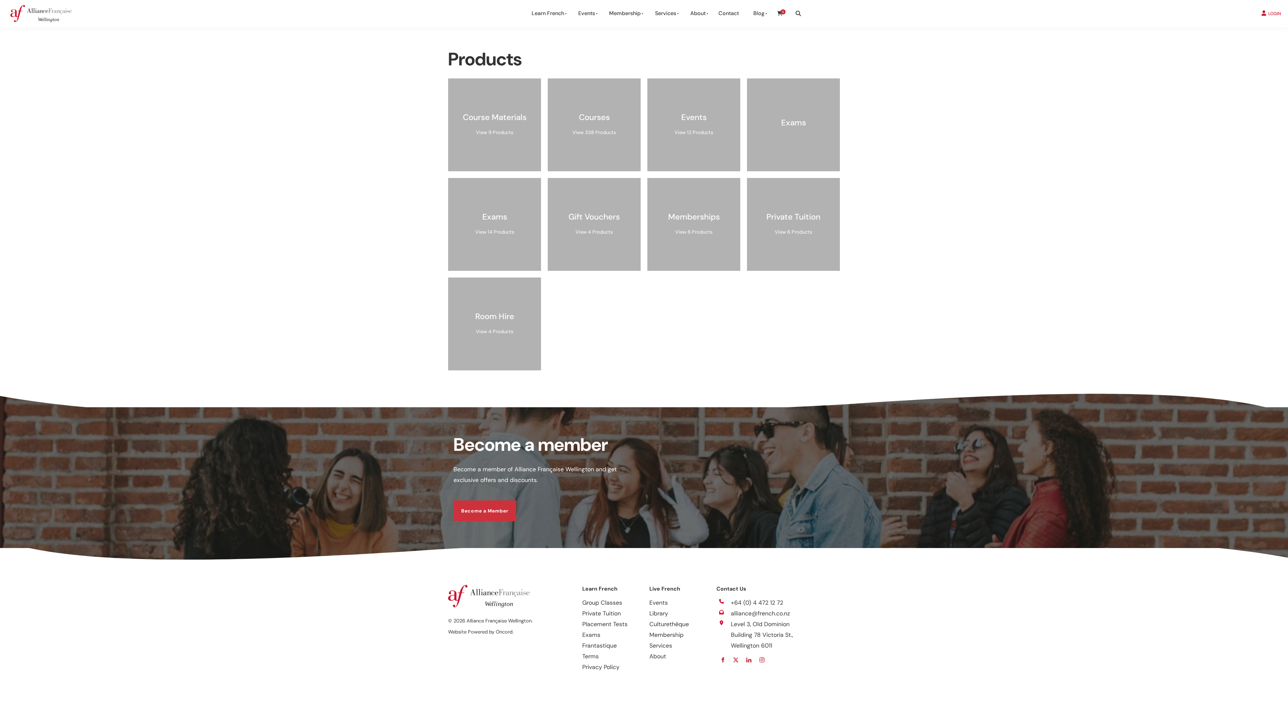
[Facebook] (722, 660)
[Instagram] (762, 660)
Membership (625, 13)
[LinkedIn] (749, 660)
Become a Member (477, 506)
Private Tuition (601, 613)
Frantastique (599, 645)
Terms (590, 656)
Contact (728, 13)
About (698, 13)
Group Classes (602, 602)
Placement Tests (605, 624)
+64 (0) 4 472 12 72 (757, 602)
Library (658, 613)
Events (586, 13)
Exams (591, 635)
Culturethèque (669, 624)
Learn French (548, 13)
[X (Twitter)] (736, 660)
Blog (758, 13)
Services (665, 13)
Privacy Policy (601, 667)
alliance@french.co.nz (760, 613)
